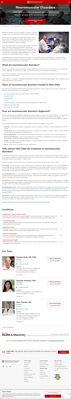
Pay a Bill (26, 364)
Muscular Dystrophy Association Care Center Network (45, 190)
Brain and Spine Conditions (16, 26)
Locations (26, 372)
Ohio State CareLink (44, 364)
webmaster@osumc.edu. (57, 340)
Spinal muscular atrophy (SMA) (11, 105)
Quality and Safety (44, 376)
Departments (42, 366)
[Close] (68, 394)
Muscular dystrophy (9, 96)
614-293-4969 (56, 260)
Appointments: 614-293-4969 (35, 21)
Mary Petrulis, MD (23, 302)
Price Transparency (28, 375)
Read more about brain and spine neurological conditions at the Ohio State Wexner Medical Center (26, 202)
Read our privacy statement (7, 396)
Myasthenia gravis (8, 98)
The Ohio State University (59, 366)
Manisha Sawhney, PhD (26, 280)
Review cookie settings (52, 392)
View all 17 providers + (8, 327)
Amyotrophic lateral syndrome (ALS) (13, 93)
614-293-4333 (56, 305)
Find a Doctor (27, 368)
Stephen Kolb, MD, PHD (26, 257)
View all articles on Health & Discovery (59, 334)
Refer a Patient (43, 362)
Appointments (27, 362)
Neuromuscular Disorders (27, 26)
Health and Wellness (28, 377)
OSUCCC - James (58, 362)
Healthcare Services (5, 26)
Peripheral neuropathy (9, 102)
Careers (41, 370)
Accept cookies (53, 396)
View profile (19, 275)
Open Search (69, 2)
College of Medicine (58, 364)
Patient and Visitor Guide (29, 374)
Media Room (42, 372)
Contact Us (42, 378)
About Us (26, 379)
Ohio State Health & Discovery (61, 368)
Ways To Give (43, 374)
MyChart (26, 366)
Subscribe (63, 352)
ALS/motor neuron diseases (14, 190)
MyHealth (26, 381)
